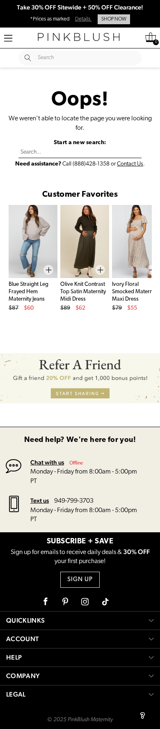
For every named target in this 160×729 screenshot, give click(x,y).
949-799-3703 (74, 501)
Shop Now (113, 19)
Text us (39, 500)
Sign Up (80, 580)
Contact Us (130, 164)
